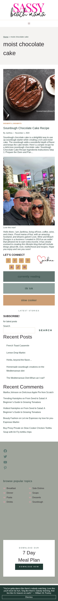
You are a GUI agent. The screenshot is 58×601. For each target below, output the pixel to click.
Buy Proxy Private (11, 428)
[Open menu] (29, 23)
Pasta (9, 497)
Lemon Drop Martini (15, 353)
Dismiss (29, 597)
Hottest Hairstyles (11, 408)
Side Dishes (38, 488)
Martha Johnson (11, 392)
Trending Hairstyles (12, 398)
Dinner (10, 493)
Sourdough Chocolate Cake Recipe (26, 128)
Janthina (9, 133)
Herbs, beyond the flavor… (19, 360)
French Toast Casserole (17, 345)
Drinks (10, 502)
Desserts (7, 123)
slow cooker (29, 300)
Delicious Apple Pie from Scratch (38, 392)
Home (5, 37)
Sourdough (37, 502)
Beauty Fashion (10, 418)
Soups (35, 493)
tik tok (29, 288)
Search (6, 326)
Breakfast (11, 488)
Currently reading (29, 276)
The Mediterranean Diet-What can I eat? (25, 378)
